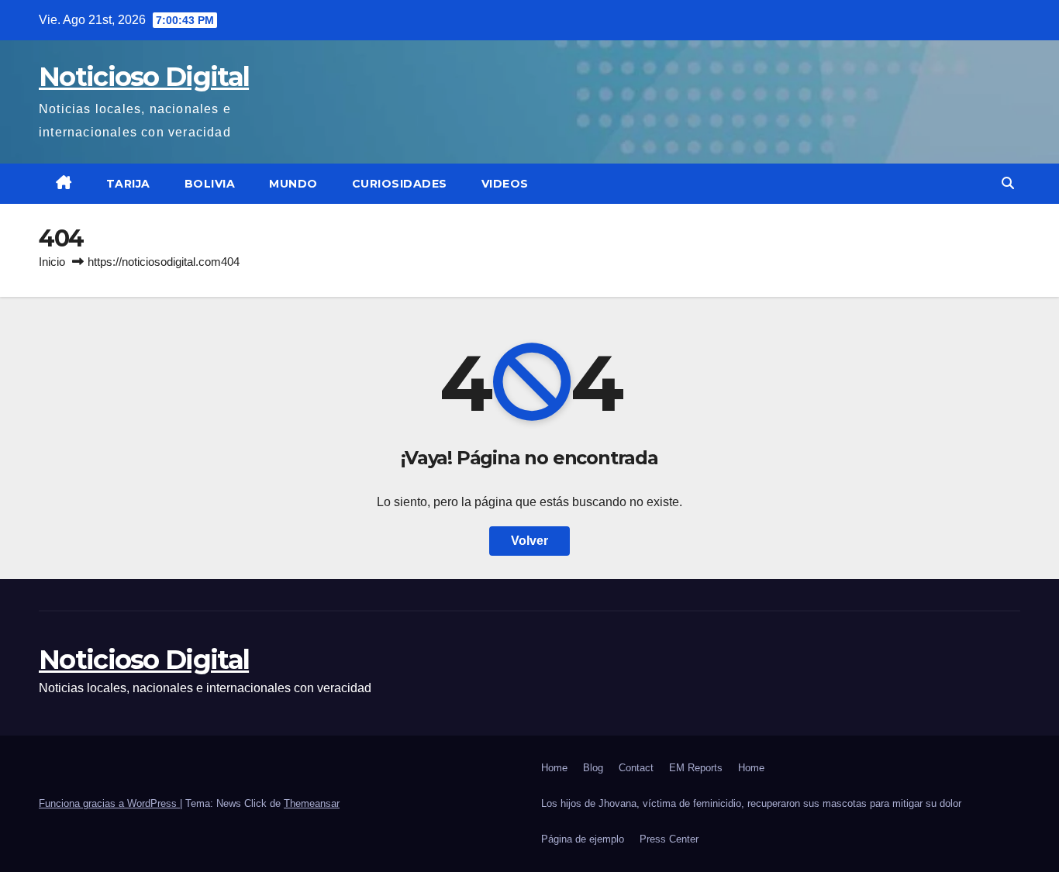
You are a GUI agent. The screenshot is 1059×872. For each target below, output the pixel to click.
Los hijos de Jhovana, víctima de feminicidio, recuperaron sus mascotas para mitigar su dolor (751, 803)
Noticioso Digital (144, 76)
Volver (529, 540)
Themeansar (312, 803)
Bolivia (210, 184)
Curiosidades (399, 184)
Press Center (669, 839)
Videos (505, 184)
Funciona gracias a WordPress (109, 803)
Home (554, 768)
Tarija (128, 184)
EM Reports (696, 768)
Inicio (52, 261)
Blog (593, 768)
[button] (1008, 183)
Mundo (293, 184)
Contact (636, 768)
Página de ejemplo (582, 839)
